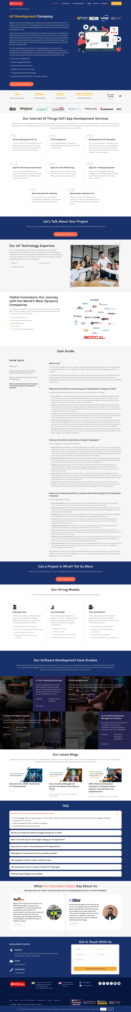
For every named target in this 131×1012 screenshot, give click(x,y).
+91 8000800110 (19, 973)
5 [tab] (71, 934)
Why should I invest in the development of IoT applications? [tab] (35, 846)
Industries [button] (65, 3)
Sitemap (49, 1000)
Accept (103, 1009)
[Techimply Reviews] (76, 1002)
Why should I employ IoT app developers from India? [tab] (32, 813)
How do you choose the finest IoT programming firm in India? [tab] (36, 833)
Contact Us (57, 1000)
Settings (110, 1009)
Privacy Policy (41, 1000)
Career (16, 1000)
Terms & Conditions (30, 1000)
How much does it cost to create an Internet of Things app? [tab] (35, 867)
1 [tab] (61, 934)
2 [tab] (64, 934)
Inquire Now (116, 3)
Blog (21, 1000)
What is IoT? (13, 366)
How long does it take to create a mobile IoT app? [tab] (31, 860)
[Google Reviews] (90, 1002)
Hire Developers (78, 3)
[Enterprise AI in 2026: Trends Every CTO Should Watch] (25, 774)
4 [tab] (69, 934)
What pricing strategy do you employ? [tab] (26, 874)
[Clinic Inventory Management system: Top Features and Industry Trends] (65, 774)
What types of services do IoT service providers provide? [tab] (34, 853)
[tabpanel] (37, 912)
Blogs (89, 3)
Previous (11, 778)
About (11, 1000)
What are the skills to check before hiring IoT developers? (23, 378)
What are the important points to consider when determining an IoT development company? (23, 385)
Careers (95, 3)
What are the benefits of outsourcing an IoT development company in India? (22, 372)
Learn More (39, 706)
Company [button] (104, 3)
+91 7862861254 (86, 982)
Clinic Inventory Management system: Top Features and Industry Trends (64, 786)
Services (55, 3)
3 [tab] (66, 934)
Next (119, 778)
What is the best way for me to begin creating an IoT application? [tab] (38, 840)
